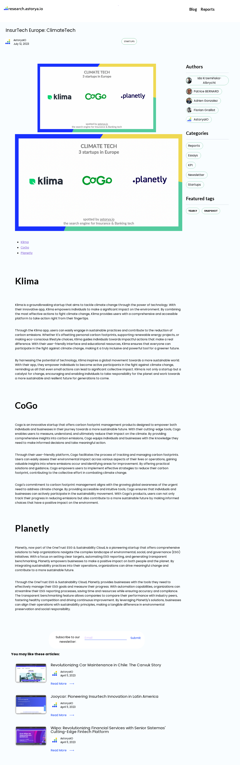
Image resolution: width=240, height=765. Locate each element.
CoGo (25, 247)
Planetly (27, 253)
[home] (23, 8)
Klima (25, 242)
